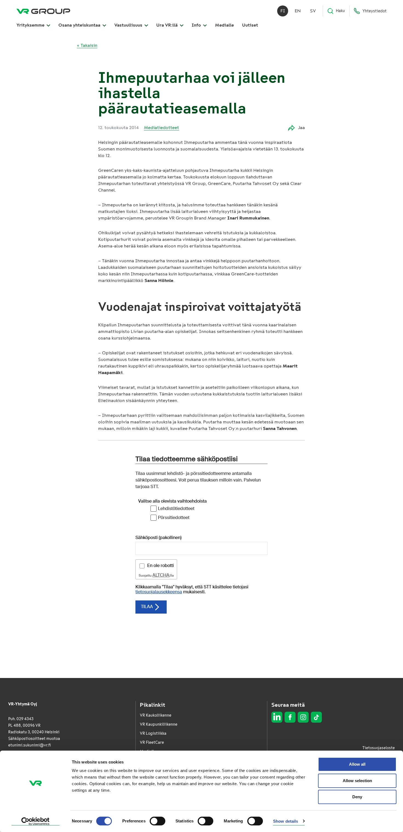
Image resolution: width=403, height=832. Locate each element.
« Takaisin (87, 45)
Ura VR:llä (167, 25)
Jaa (301, 127)
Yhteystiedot (374, 11)
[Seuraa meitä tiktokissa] (316, 717)
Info (197, 25)
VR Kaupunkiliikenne (158, 724)
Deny (357, 796)
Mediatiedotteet (161, 127)
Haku (340, 10)
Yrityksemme (31, 25)
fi (282, 10)
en (298, 10)
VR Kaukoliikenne (155, 715)
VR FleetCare (152, 742)
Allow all (357, 764)
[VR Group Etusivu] (43, 11)
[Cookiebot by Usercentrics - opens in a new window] (35, 821)
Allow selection (357, 780)
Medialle (224, 25)
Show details (285, 821)
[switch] (157, 821)
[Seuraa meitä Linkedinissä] (276, 717)
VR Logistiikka (153, 733)
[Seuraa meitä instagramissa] (303, 717)
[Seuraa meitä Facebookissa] (290, 717)
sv (313, 10)
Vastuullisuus (128, 25)
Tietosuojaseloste (378, 748)
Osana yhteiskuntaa (79, 25)
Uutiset (250, 25)
